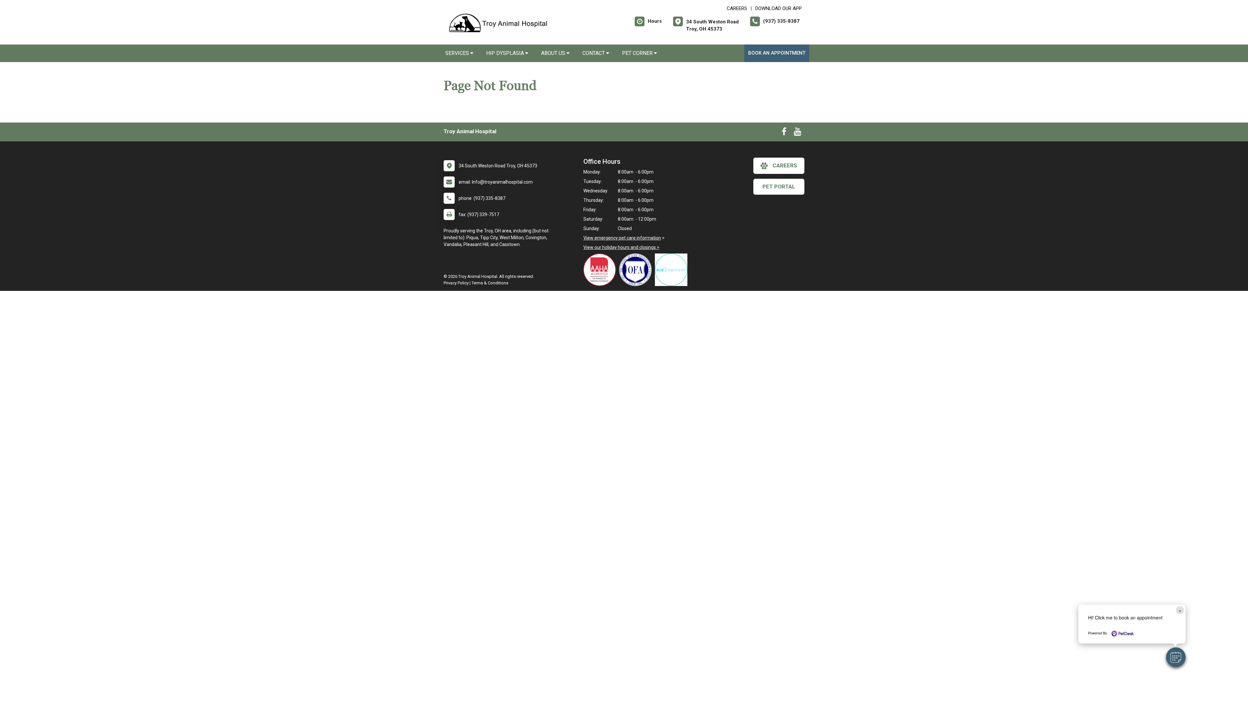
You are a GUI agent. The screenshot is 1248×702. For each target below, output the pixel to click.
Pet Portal (778, 186)
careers (785, 165)
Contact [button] (594, 53)
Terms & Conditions (490, 282)
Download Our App (778, 8)
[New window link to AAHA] (601, 270)
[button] (1176, 657)
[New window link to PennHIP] (673, 270)
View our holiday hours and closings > (621, 247)
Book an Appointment (776, 53)
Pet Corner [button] (638, 53)
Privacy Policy (456, 282)
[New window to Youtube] (797, 133)
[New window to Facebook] (784, 133)
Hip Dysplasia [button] (505, 53)
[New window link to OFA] (637, 270)
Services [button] (457, 53)
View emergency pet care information (622, 237)
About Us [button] (553, 53)
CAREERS (737, 8)
